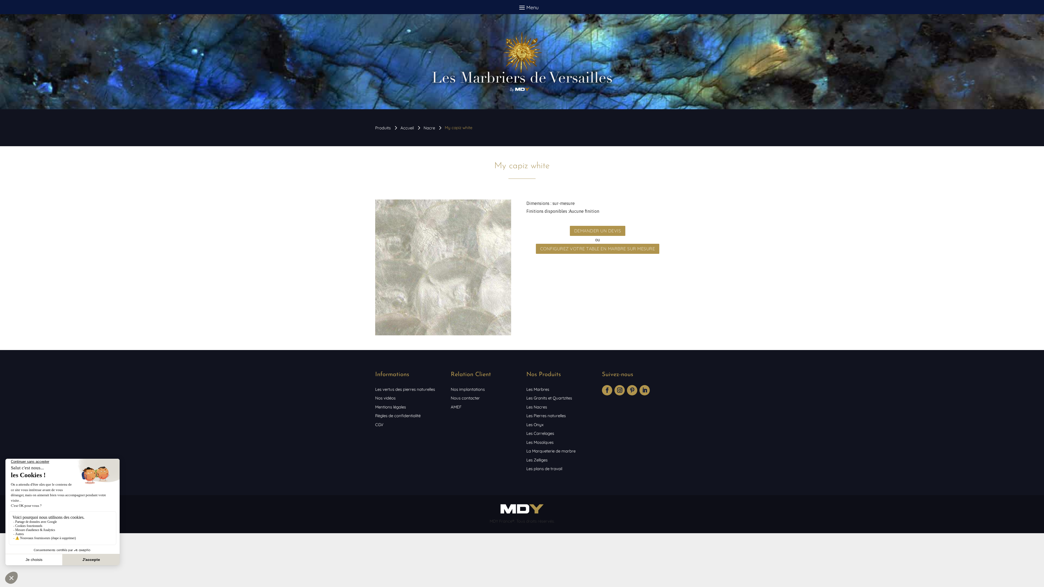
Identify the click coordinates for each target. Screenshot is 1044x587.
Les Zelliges (537, 460)
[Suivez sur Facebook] (607, 390)
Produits (383, 127)
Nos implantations (468, 389)
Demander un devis (597, 230)
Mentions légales (390, 407)
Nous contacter (465, 398)
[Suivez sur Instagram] (619, 390)
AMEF (456, 407)
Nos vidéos (385, 398)
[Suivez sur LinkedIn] (644, 390)
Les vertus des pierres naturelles (405, 389)
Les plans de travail (544, 468)
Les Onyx (534, 424)
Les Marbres (537, 389)
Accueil (407, 127)
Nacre (429, 127)
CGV (379, 424)
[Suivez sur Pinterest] (632, 390)
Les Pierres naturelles (546, 415)
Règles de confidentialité (398, 415)
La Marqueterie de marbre (551, 451)
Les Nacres (536, 407)
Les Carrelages (540, 433)
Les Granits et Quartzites (549, 398)
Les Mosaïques (540, 442)
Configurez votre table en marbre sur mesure (597, 248)
